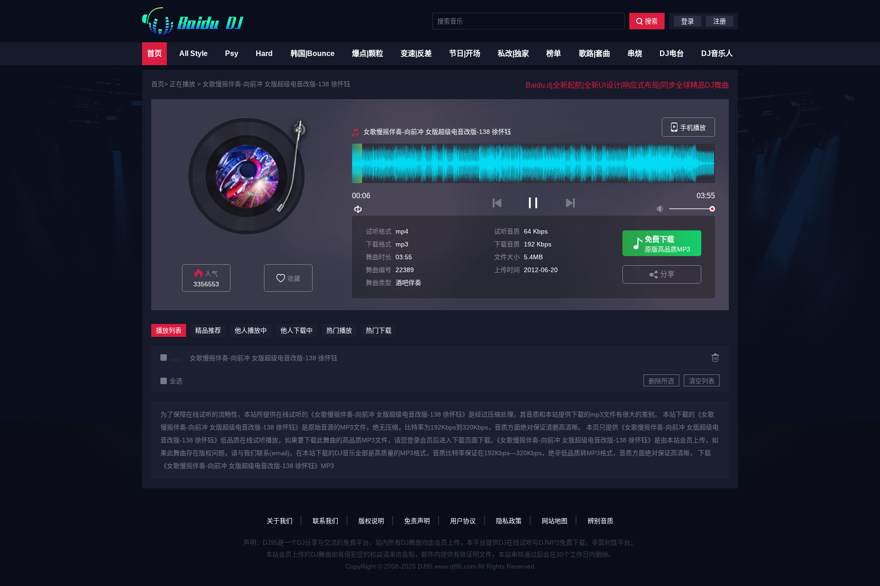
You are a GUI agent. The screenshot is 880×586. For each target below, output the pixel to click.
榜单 (553, 53)
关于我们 (279, 521)
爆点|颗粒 (367, 53)
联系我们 (325, 521)
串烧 (634, 53)
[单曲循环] (358, 209)
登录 (687, 21)
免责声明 (417, 521)
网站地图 (554, 521)
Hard (264, 53)
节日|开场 (464, 53)
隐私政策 (509, 521)
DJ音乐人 (717, 53)
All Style (193, 53)
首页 (154, 53)
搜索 (651, 21)
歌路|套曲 (594, 53)
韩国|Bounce (313, 53)
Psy (231, 53)
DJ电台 (672, 53)
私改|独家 (513, 53)
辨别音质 (600, 521)
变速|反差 (416, 53)
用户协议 (463, 521)
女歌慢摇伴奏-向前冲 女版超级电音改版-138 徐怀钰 (276, 84)
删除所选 (661, 381)
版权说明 (371, 521)
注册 (719, 21)
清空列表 (702, 381)
